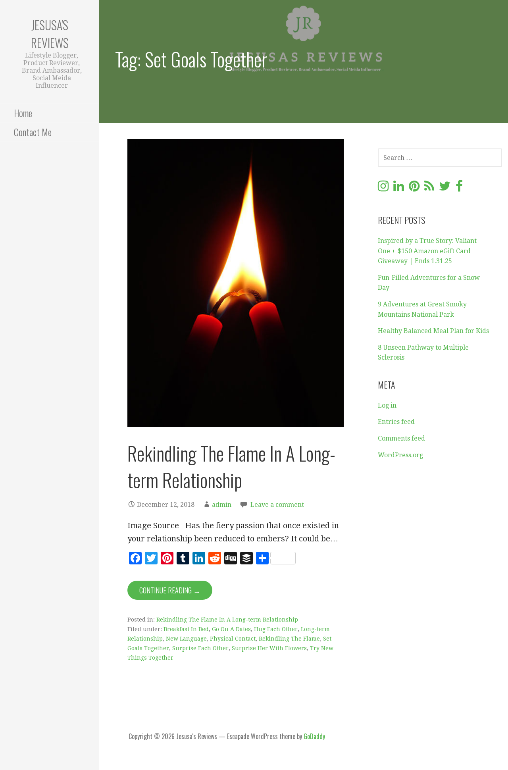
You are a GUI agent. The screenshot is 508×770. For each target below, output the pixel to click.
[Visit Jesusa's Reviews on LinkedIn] (398, 188)
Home (23, 113)
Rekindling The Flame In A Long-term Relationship (231, 466)
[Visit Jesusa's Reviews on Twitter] (445, 188)
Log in (387, 405)
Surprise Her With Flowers (269, 648)
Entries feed (396, 421)
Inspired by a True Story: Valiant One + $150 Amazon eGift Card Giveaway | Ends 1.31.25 (427, 251)
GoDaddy (314, 736)
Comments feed (401, 438)
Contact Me (33, 132)
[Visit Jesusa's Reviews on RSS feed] (429, 188)
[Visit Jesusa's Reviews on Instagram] (383, 188)
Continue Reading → (169, 590)
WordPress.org (400, 455)
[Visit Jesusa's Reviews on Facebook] (459, 188)
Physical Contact (233, 638)
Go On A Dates (231, 629)
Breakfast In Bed (186, 629)
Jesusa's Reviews (50, 34)
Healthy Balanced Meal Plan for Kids (433, 331)
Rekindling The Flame (289, 638)
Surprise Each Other (200, 648)
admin (221, 504)
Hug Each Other (276, 629)
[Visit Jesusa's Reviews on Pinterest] (414, 188)
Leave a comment (277, 504)
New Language (186, 638)
